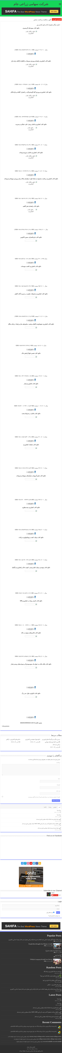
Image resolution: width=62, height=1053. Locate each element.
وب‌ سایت (58, 791)
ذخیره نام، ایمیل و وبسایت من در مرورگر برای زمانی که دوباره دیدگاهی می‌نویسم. (44, 797)
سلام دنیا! (59, 810)
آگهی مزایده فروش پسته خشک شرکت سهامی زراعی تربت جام (48, 819)
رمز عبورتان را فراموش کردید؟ (54, 916)
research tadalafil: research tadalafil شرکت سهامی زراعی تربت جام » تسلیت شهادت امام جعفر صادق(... (38, 1041)
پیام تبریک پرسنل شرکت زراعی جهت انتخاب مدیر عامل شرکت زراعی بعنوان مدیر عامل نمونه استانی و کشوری (35, 989)
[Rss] (39, 863)
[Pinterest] (31, 863)
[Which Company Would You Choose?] (57, 961)
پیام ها (50, 807)
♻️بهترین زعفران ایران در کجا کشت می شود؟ (50, 976)
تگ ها (45, 807)
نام (59, 779)
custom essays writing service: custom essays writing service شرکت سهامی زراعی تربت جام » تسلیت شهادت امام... (34, 1036)
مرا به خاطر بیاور (49, 912)
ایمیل (58, 785)
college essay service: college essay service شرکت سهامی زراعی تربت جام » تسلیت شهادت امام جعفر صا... (37, 1039)
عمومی (55, 807)
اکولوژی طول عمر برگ (28, 693)
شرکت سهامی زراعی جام (31, 4)
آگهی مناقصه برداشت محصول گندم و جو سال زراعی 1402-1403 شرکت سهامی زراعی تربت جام (41, 824)
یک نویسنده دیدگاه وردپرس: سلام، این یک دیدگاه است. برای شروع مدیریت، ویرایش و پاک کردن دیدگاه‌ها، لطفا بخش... (33, 1026)
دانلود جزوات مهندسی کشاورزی (32, 739)
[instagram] (22, 863)
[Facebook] (37, 863)
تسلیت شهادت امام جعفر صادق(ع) (53, 950)
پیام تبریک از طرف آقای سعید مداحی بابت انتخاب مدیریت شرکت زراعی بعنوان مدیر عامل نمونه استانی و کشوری (35, 939)
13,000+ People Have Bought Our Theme (40, 944)
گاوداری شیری (58, 955)
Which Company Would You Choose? (41, 959)
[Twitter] (34, 863)
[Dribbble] (28, 863)
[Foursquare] (25, 863)
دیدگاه (58, 762)
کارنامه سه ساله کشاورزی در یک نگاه (52, 971)
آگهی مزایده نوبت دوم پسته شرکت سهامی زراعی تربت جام (49, 828)
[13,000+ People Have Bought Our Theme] (57, 946)
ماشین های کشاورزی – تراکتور (13, 739)
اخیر (59, 807)
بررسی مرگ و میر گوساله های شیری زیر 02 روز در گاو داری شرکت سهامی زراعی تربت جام (51, 742)
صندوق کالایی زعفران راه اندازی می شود (52, 980)
